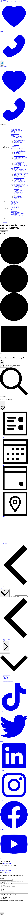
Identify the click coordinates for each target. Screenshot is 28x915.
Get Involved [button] (5, 208)
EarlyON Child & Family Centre (21, 157)
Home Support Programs (19, 162)
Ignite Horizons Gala (15, 217)
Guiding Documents (18, 142)
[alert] (14, 339)
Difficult (4, 898)
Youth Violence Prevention (19, 198)
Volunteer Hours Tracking (5, 870)
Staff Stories (13, 203)
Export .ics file (6, 679)
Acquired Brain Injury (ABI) (20, 149)
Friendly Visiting (17, 158)
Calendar (5, 222)
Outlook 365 (5, 677)
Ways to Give (14, 211)
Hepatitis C (16, 175)
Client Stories (14, 201)
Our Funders (16, 143)
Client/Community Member (9, 886)
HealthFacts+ (16, 189)
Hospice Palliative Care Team (20, 176)
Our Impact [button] (5, 200)
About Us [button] (5, 128)
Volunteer (13, 209)
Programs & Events (15, 207)
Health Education (14, 204)
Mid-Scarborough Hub (18, 192)
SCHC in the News (18, 141)
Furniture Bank (17, 160)
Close (2, 914)
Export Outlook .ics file (8, 681)
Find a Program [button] (6, 147)
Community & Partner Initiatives (18, 184)
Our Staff (13, 132)
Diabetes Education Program (20, 169)
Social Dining (17, 167)
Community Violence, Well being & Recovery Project (21, 186)
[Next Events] (3, 586)
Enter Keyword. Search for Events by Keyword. (10, 365)
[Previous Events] (15, 585)
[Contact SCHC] (14, 123)
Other (4, 890)
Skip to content (3, 0)
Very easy (5, 895)
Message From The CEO (16, 130)
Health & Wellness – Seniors (20, 174)
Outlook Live (5, 678)
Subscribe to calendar (5, 652)
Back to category (4, 231)
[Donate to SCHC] (14, 94)
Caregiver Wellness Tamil (19, 156)
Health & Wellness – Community (21, 173)
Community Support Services (17, 148)
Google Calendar (6, 675)
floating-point (8, 872)
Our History (16, 139)
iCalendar (5, 676)
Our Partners (16, 145)
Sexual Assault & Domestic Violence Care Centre (19, 182)
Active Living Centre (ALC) (20, 151)
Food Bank (16, 159)
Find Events (3, 396)
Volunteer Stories (14, 202)
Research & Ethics (15, 134)
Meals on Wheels (17, 163)
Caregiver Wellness (18, 154)
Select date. (12, 596)
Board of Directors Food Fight (17, 215)
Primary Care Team (18, 180)
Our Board (13, 131)
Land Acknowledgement (19, 137)
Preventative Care (17, 179)
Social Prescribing (17, 195)
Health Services (14, 168)
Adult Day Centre (17, 152)
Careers (12, 135)
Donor (4, 885)
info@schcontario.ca (7, 863)
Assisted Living (17, 153)
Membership (13, 146)
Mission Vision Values (15, 129)
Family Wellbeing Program (19, 187)
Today (1, 588)
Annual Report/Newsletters (19, 140)
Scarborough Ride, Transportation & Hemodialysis (20, 165)
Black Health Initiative (18, 197)
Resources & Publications (16, 136)
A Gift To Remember (15, 212)
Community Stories (15, 206)
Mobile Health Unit (18, 193)
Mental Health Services (19, 178)
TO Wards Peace (17, 196)
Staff (4, 889)
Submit (2, 912)
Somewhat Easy (6, 897)
